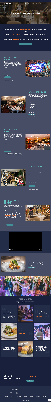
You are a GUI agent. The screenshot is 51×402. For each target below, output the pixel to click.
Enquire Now (25, 396)
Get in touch (30, 380)
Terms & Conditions (38, 396)
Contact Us (45, 3)
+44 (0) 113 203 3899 (31, 376)
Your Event (29, 3)
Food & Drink (33, 3)
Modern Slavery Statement (45, 397)
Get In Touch (7, 77)
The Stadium (41, 3)
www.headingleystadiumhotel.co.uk (10, 215)
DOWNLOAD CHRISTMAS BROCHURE (25, 44)
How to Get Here (19, 396)
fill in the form (16, 39)
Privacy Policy (32, 396)
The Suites (37, 3)
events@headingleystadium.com (25, 36)
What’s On (25, 3)
